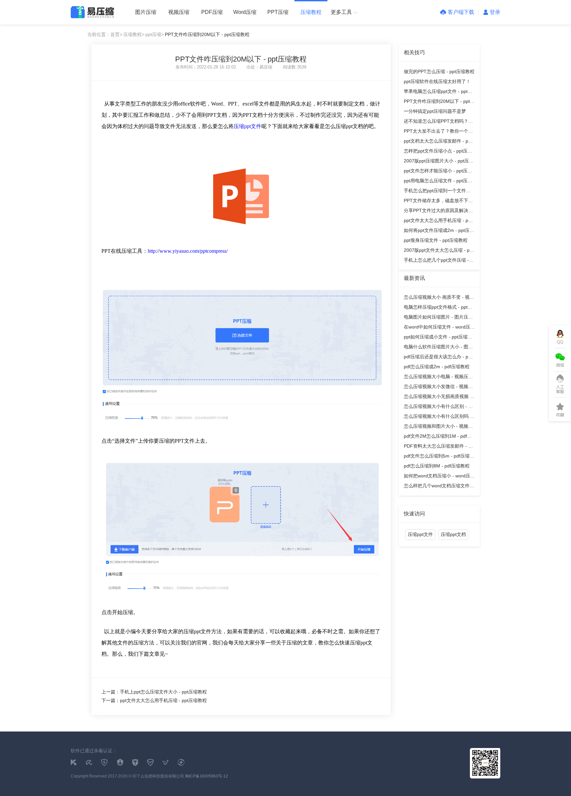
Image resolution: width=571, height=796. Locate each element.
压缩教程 (311, 12)
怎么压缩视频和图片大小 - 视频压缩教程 (438, 427)
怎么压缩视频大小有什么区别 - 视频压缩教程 (438, 407)
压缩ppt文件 (247, 126)
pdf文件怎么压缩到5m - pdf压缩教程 (439, 457)
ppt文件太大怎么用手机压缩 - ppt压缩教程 (438, 221)
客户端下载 (461, 12)
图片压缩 (145, 12)
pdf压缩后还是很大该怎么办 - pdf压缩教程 (438, 358)
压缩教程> (133, 34)
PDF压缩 (212, 12)
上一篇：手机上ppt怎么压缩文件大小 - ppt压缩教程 (154, 691)
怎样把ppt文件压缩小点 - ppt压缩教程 (438, 152)
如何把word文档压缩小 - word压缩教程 (439, 477)
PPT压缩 (277, 12)
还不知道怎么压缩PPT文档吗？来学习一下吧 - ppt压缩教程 (438, 122)
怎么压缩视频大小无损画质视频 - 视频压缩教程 (438, 397)
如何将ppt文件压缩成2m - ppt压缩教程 (439, 231)
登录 (495, 12)
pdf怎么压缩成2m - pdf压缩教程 (437, 366)
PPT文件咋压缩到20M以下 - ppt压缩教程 (439, 102)
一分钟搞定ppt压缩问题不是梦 (435, 111)
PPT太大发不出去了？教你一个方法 (438, 132)
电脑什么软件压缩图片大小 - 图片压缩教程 (438, 348)
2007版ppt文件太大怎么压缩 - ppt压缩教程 (439, 251)
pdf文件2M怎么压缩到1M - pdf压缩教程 (438, 437)
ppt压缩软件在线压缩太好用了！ (437, 81)
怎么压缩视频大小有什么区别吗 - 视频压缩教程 (438, 417)
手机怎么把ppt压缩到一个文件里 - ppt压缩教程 (439, 192)
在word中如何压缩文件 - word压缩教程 (439, 328)
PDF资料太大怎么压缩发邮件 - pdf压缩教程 (439, 447)
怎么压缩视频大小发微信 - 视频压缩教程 (438, 387)
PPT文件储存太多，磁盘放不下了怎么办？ (438, 201)
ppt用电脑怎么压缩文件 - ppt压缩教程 (438, 182)
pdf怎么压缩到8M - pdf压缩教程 (437, 465)
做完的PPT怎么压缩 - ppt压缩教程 (439, 71)
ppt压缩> (154, 34)
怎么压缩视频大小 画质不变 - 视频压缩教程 (439, 298)
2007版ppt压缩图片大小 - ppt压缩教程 (439, 162)
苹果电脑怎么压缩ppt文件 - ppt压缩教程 (438, 92)
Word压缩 (244, 12)
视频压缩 (178, 12)
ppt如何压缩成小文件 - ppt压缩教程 (438, 338)
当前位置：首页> (104, 34)
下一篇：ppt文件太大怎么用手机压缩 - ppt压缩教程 (154, 700)
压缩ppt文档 (453, 534)
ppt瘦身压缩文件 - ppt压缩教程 (436, 240)
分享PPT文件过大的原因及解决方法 (438, 211)
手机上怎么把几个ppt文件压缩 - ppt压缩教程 (436, 261)
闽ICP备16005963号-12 (206, 776)
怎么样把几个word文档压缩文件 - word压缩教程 (438, 487)
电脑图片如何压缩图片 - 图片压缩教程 (438, 318)
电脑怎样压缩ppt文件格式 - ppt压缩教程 (438, 308)
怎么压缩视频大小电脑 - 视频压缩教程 (438, 377)
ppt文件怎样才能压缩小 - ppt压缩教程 (438, 172)
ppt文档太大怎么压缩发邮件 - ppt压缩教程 (438, 142)
